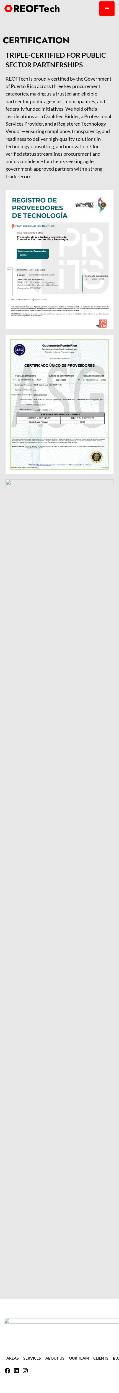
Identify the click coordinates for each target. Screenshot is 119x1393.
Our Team (79, 1358)
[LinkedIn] (16, 1372)
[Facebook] (7, 1372)
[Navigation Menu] (107, 8)
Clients (100, 1358)
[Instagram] (25, 1372)
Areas (12, 1358)
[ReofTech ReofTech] (32, 8)
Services (32, 1358)
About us (54, 1358)
